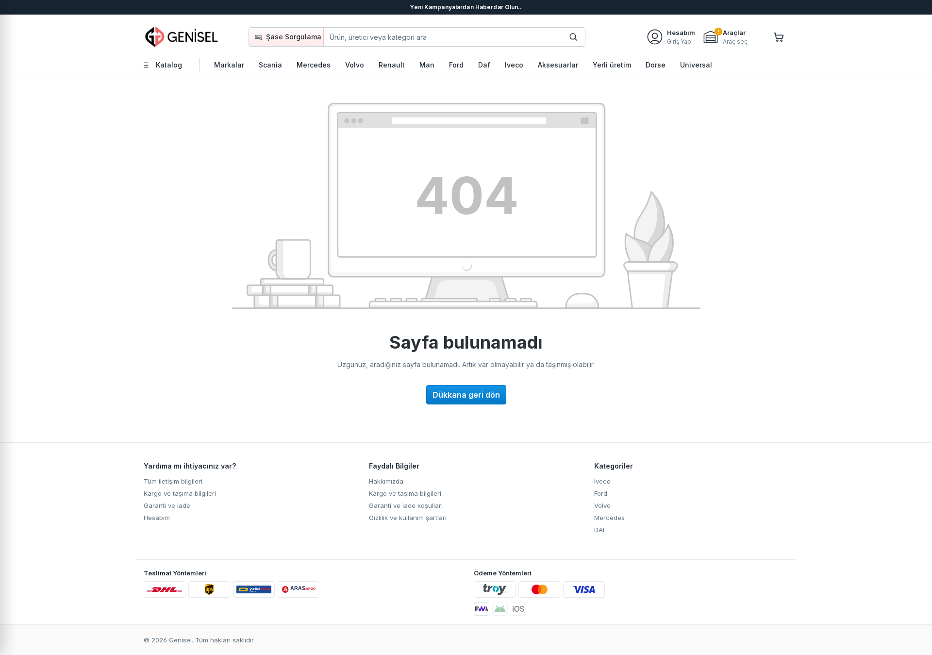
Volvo (602, 505)
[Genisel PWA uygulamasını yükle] (481, 609)
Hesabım (157, 517)
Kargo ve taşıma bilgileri (180, 493)
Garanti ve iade (167, 505)
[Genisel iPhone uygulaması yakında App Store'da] (518, 609)
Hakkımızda (386, 481)
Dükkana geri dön (466, 395)
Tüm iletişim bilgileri (173, 481)
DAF (600, 530)
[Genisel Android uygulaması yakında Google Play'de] (500, 609)
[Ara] (573, 37)
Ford (600, 493)
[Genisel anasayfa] (182, 37)
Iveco (602, 481)
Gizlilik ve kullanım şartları (408, 517)
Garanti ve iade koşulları (406, 505)
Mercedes (609, 517)
